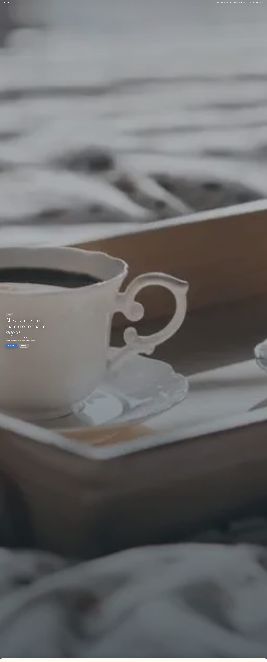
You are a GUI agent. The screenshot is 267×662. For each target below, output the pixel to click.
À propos (249, 2)
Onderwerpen (23, 345)
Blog (218, 2)
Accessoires (242, 2)
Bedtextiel (235, 2)
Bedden (223, 2)
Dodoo (8, 2)
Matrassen (228, 2)
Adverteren (255, 2)
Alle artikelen (11, 345)
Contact (261, 2)
